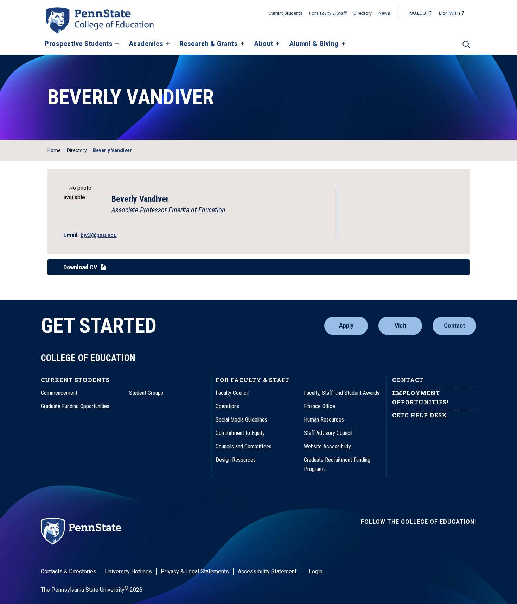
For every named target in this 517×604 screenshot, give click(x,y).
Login (316, 571)
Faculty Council (232, 393)
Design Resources (236, 459)
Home (54, 150)
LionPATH (448, 13)
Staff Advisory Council (328, 433)
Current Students (285, 13)
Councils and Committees (244, 446)
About (263, 44)
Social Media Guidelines (241, 419)
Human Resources (324, 419)
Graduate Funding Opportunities (75, 406)
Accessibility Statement (267, 571)
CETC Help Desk (419, 415)
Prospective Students (79, 44)
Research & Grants (208, 44)
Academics (146, 44)
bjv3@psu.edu (99, 235)
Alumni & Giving (314, 44)
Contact (454, 325)
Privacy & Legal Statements (195, 571)
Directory (362, 13)
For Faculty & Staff (328, 13)
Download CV (80, 267)
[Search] (466, 47)
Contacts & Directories (68, 571)
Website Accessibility (327, 446)
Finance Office (319, 406)
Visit (400, 325)
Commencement (59, 393)
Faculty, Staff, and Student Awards (341, 393)
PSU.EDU (417, 13)
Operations (227, 406)
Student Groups (146, 393)
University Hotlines (128, 571)
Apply (346, 325)
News (384, 13)
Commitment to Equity (240, 433)
